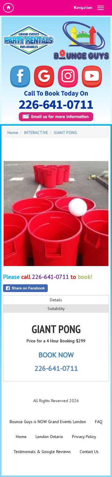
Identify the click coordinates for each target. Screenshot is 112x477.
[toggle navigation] (100, 8)
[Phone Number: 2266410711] (56, 104)
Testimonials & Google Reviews (42, 451)
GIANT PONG (65, 132)
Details (56, 300)
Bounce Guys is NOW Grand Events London (48, 421)
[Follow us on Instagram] (68, 77)
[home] (8, 8)
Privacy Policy (84, 436)
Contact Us (89, 451)
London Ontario (49, 436)
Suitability (56, 308)
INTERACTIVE (36, 132)
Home (12, 132)
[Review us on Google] (44, 77)
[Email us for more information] (56, 116)
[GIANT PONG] (56, 213)
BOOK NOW (56, 354)
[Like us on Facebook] (20, 77)
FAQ (98, 421)
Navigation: (83, 7)
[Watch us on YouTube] (92, 77)
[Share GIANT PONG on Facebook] (56, 288)
